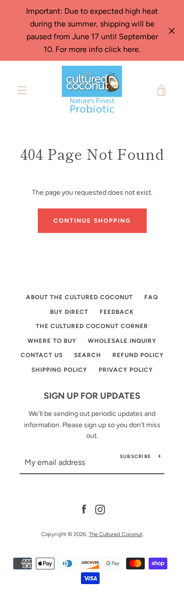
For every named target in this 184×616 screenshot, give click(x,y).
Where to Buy (52, 340)
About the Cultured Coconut (79, 297)
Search (87, 355)
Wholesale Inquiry (122, 340)
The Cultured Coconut (115, 534)
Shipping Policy (59, 369)
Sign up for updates (92, 395)
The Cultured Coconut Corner (92, 326)
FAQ (151, 297)
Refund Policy (138, 355)
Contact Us (42, 355)
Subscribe (135, 456)
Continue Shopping (92, 220)
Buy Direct (69, 311)
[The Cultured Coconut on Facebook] (84, 509)
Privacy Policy (126, 369)
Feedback (117, 311)
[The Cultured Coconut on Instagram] (100, 509)
